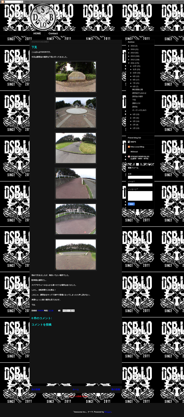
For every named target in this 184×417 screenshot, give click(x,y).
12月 (135, 66)
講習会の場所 (137, 96)
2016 (133, 46)
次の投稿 (36, 389)
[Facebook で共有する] (71, 310)
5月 (134, 114)
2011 (133, 63)
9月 (134, 76)
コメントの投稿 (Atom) (78, 396)
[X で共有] (68, 310)
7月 (134, 83)
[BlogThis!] (66, 310)
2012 (133, 60)
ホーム (76, 389)
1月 (134, 128)
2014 (133, 53)
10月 (135, 73)
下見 (134, 100)
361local (134, 152)
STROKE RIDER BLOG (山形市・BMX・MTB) (141, 158)
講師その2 (136, 103)
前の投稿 (115, 389)
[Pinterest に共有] (73, 310)
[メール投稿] (59, 311)
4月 (134, 118)
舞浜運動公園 (137, 89)
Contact (53, 33)
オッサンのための (139, 110)
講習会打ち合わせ (139, 93)
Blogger (108, 412)
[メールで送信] (64, 310)
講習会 (135, 107)
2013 (133, 56)
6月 (134, 86)
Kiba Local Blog (137, 147)
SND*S (133, 142)
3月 (134, 121)
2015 (133, 49)
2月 (134, 125)
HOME (37, 33)
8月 (134, 80)
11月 (135, 69)
